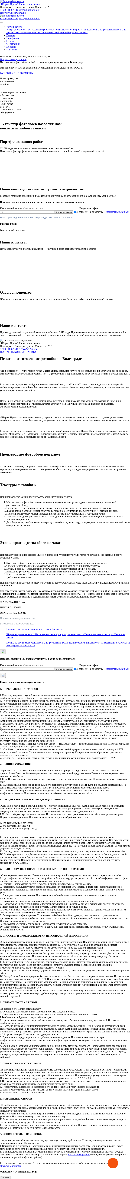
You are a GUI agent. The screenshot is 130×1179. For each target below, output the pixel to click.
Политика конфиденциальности (17, 618)
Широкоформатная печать (48, 29)
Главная (10, 35)
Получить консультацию (13, 12)
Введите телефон (88, 208)
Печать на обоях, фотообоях (21, 642)
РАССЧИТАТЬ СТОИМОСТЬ (16, 73)
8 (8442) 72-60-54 (28, 349)
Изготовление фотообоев (27, 32)
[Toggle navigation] (1, 22)
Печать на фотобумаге (103, 29)
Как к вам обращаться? (12, 208)
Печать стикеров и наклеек (76, 29)
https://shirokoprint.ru (79, 1154)
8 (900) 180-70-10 (9, 10)
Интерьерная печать (46, 634)
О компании (13, 44)
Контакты (11, 49)
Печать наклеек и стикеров (99, 634)
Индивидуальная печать (71, 634)
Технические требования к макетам (81, 642)
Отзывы (10, 41)
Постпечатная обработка (54, 32)
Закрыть (5, 1177)
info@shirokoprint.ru (29, 10)
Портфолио (12, 38)
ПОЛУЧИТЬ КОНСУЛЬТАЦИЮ (18, 352)
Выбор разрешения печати (20, 645)
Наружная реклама (77, 32)
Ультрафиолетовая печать (20, 29)
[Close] (3, 652)
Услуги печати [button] (14, 26)
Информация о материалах (115, 642)
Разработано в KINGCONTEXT (17, 623)
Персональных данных (116, 211)
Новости (11, 46)
